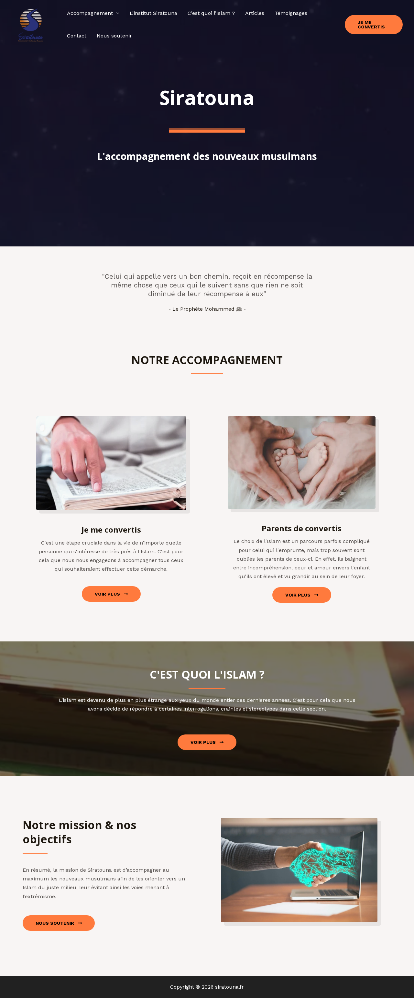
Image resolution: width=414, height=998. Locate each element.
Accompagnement (90, 13)
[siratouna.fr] (30, 24)
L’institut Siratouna (153, 13)
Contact (76, 36)
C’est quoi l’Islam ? (211, 13)
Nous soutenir (114, 36)
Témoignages (291, 13)
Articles (254, 13)
